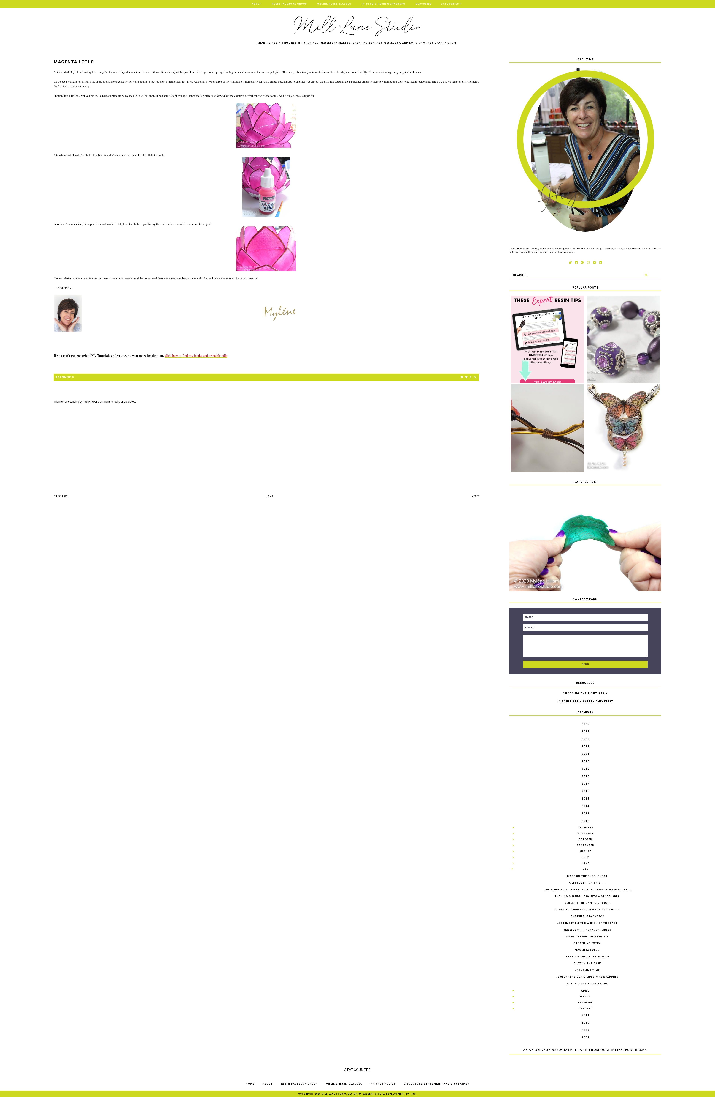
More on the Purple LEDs (587, 876)
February (585, 1002)
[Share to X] (466, 377)
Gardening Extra (587, 943)
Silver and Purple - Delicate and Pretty (587, 909)
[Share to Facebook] (462, 377)
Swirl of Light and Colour (587, 936)
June (585, 863)
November (585, 833)
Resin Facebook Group (289, 4)
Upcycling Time (587, 970)
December (585, 827)
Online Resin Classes (334, 4)
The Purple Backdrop (587, 916)
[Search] (646, 275)
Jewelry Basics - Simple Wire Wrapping (587, 976)
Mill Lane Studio (334, 1094)
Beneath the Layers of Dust (587, 902)
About (256, 4)
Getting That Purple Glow (587, 956)
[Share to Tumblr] (471, 377)
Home (270, 496)
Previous (61, 496)
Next (475, 496)
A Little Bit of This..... (587, 882)
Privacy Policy (383, 1083)
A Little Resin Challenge (587, 983)
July (585, 857)
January (585, 1008)
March (585, 996)
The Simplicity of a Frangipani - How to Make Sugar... (587, 889)
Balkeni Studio (373, 1094)
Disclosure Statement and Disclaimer (436, 1083)
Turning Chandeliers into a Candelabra (587, 896)
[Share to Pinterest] (475, 377)
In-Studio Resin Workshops (383, 4)
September (585, 845)
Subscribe (424, 4)
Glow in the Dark (587, 963)
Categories (450, 4)
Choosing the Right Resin (585, 693)
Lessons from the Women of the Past (587, 923)
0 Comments (64, 377)
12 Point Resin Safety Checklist (585, 701)
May (585, 869)
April (585, 990)
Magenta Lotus (587, 949)
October (585, 839)
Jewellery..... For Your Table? (587, 929)
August (585, 851)
